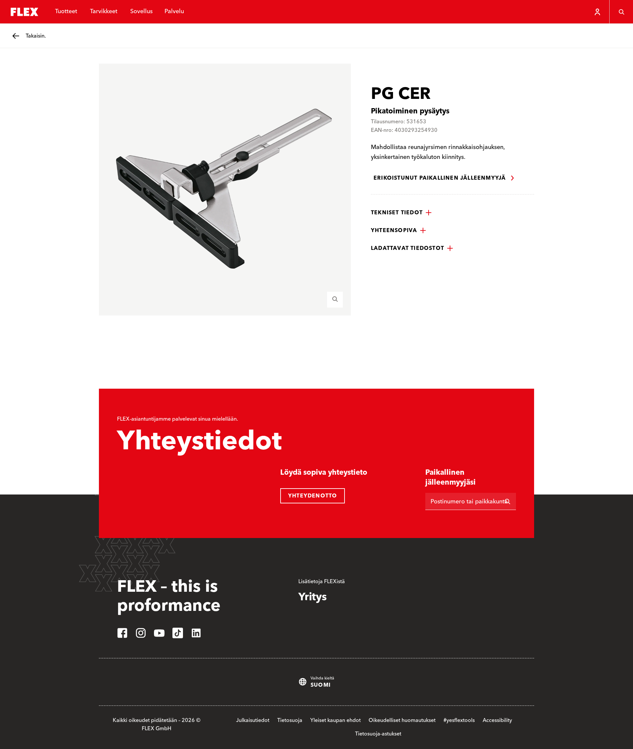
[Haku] (621, 12)
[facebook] (122, 633)
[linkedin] (196, 633)
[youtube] (159, 633)
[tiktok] (177, 633)
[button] (401, 212)
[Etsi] (507, 501)
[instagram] (141, 633)
